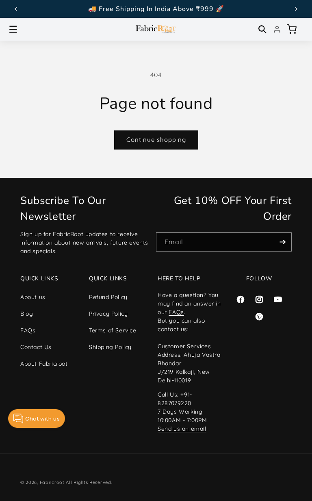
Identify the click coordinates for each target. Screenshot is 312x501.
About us (33, 297)
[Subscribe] (282, 242)
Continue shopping (156, 139)
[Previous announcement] (16, 9)
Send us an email (182, 428)
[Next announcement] (296, 9)
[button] (13, 29)
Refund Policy (108, 297)
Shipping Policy (110, 347)
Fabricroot (52, 482)
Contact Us (36, 347)
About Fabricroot (44, 363)
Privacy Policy (108, 313)
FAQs (27, 330)
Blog (26, 313)
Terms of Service (112, 330)
